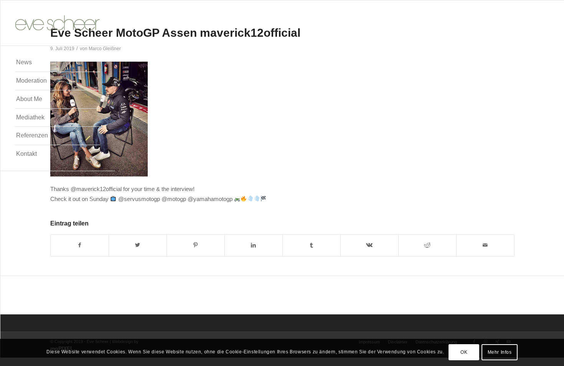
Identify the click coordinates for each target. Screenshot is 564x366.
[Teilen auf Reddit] (427, 245)
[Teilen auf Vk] (369, 245)
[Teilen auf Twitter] (138, 245)
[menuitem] (57, 63)
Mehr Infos (500, 352)
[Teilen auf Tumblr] (311, 245)
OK (463, 352)
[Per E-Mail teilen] (485, 245)
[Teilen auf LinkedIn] (253, 245)
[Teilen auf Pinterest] (195, 245)
